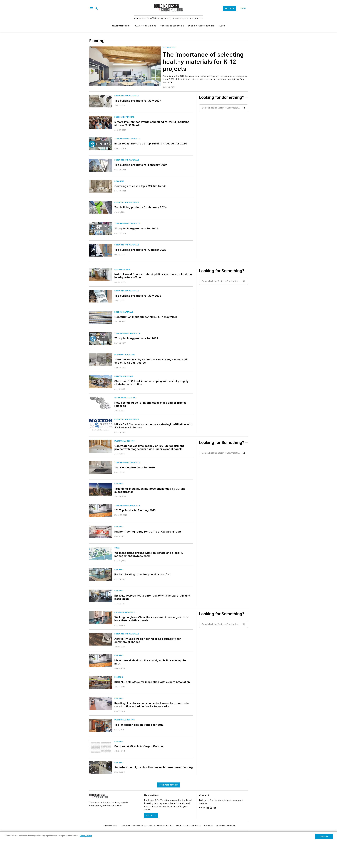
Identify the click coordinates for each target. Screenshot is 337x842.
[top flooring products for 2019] (100, 467)
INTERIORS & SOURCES (225, 826)
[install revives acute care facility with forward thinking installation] (100, 596)
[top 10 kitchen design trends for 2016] (100, 725)
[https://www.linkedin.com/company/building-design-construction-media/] (207, 807)
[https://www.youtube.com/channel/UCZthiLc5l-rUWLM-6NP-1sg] (214, 807)
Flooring (118, 484)
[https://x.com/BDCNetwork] (211, 807)
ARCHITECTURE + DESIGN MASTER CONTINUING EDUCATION (147, 826)
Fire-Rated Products (124, 612)
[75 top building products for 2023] (100, 228)
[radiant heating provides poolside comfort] (100, 574)
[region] (168, 836)
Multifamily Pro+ (121, 26)
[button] (91, 8)
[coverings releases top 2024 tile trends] (100, 186)
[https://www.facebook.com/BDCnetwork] (200, 807)
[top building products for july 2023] (100, 296)
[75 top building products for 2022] (100, 338)
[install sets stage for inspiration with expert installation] (100, 682)
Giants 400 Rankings (145, 26)
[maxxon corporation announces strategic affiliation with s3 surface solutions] (100, 424)
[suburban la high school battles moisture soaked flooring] (100, 767)
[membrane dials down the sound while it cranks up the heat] (100, 660)
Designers (119, 181)
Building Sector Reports (201, 26)
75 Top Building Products (127, 139)
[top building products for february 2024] (100, 165)
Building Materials (123, 312)
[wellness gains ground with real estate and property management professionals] (100, 553)
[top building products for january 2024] (100, 207)
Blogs (222, 26)
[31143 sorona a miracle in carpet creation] (100, 746)
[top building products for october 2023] (100, 250)
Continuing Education (172, 26)
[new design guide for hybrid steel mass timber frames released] (100, 403)
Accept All (324, 837)
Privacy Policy (86, 836)
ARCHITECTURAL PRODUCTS (188, 826)
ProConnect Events (124, 117)
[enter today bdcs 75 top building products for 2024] (100, 143)
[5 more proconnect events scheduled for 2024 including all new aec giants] (100, 122)
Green (117, 548)
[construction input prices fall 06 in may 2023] (100, 317)
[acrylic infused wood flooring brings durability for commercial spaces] (100, 639)
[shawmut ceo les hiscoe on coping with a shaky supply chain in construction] (100, 381)
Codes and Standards (125, 398)
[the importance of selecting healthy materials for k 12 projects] (125, 66)
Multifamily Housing (124, 355)
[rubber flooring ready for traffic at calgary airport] (100, 532)
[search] (96, 8)
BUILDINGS (208, 826)
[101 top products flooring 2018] (100, 510)
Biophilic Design (122, 269)
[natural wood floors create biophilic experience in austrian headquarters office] (100, 274)
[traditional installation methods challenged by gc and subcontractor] (100, 489)
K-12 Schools (169, 48)
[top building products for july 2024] (100, 101)
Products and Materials (126, 96)
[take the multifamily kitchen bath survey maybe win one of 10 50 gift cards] (100, 359)
